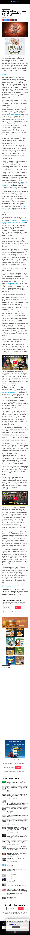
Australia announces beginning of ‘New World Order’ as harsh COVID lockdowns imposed (17, 885)
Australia (19, 589)
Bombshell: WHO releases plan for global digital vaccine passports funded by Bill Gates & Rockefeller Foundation (17, 848)
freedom (25, 591)
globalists (4, 593)
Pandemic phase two (11, 897)
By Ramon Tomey (15, 844)
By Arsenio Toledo (15, 785)
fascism (21, 591)
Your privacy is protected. (7, 611)
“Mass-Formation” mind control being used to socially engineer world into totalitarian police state (17, 789)
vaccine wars (19, 594)
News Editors (11, 17)
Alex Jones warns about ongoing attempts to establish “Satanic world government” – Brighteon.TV (17, 795)
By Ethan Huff (14, 791)
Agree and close (16, 927)
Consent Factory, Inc (11, 874)
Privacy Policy (14, 924)
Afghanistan (13, 589)
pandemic (4, 594)
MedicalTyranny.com (7, 586)
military (25, 593)
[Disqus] (15, 686)
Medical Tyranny (18, 593)
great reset (10, 593)
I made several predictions (13, 114)
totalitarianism (11, 594)
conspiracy (11, 591)
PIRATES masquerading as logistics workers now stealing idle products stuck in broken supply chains (16, 810)
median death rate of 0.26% (13, 283)
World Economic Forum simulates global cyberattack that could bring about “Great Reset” (16, 782)
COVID (16, 591)
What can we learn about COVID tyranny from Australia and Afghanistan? (17, 854)
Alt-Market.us (12, 585)
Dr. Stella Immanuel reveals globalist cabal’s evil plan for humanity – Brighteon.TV (17, 842)
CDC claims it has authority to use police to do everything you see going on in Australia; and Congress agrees (17, 822)
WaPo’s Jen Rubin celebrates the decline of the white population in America (17, 859)
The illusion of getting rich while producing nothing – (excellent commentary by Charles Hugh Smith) (17, 836)
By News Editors (14, 806)
